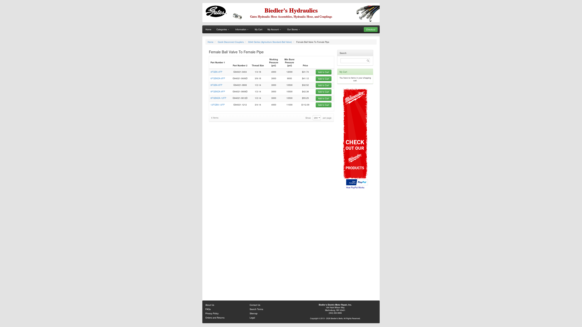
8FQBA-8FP (216, 84)
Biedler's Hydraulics (291, 10)
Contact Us (255, 304)
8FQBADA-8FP (218, 91)
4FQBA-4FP (216, 71)
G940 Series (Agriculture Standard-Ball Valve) (270, 41)
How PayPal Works (355, 187)
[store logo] (216, 11)
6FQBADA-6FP (218, 78)
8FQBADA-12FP (218, 97)
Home (211, 41)
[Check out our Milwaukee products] (355, 122)
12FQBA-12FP (218, 104)
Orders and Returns (214, 317)
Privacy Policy (212, 313)
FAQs (208, 309)
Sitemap (254, 313)
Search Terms (256, 309)
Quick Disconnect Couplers (231, 41)
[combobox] (355, 60)
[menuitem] (208, 29)
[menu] (291, 29)
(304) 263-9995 (335, 313)
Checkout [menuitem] (370, 29)
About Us (209, 304)
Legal (252, 317)
